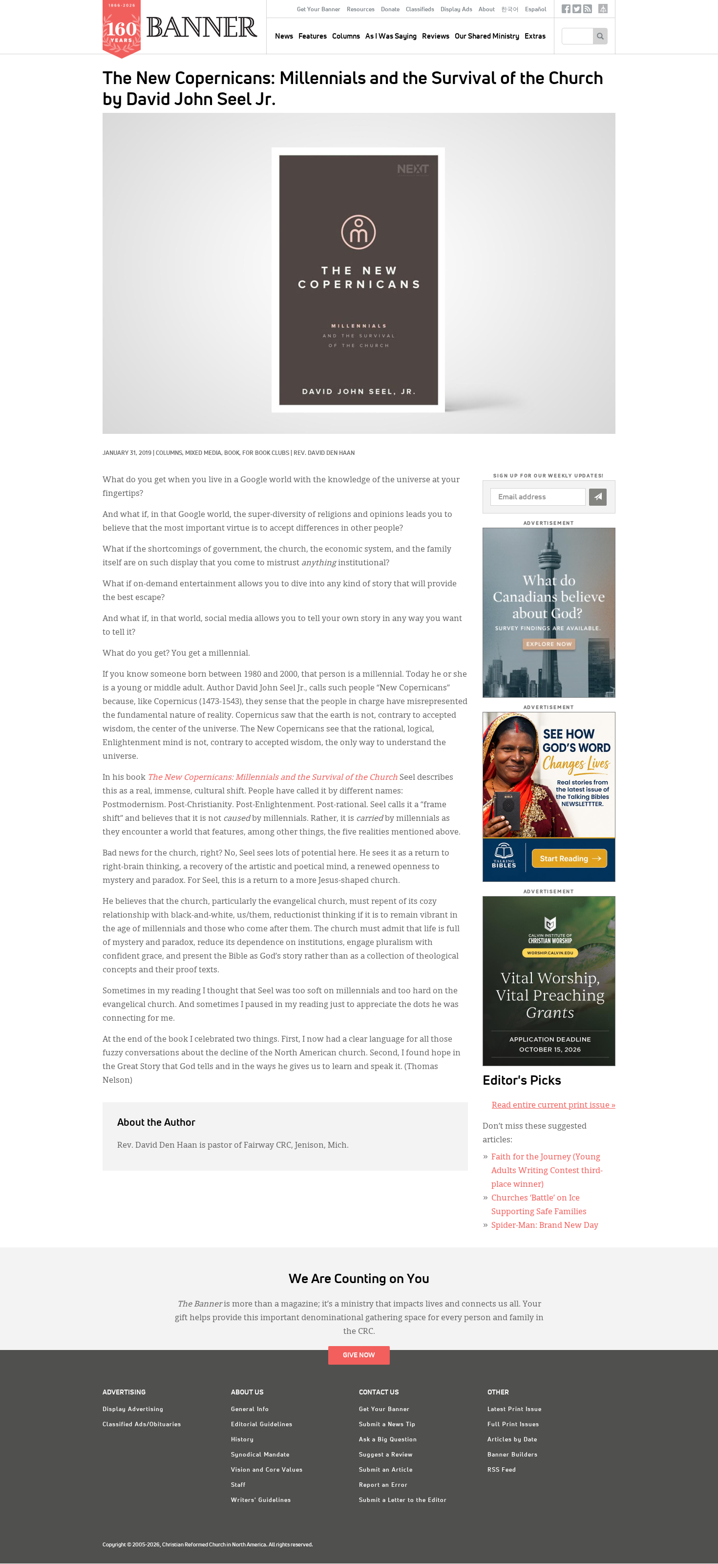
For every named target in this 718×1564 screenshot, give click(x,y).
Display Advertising (133, 1410)
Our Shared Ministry (487, 36)
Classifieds (420, 10)
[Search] (600, 36)
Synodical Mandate (260, 1455)
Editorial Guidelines (262, 1425)
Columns (346, 36)
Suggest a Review (386, 1455)
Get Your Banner (318, 10)
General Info (250, 1410)
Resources (361, 10)
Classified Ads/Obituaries (142, 1425)
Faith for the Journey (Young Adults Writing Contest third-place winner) (547, 1171)
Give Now (359, 1355)
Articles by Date (512, 1440)
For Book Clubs (265, 453)
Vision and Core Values (267, 1470)
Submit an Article (386, 1470)
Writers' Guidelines (261, 1500)
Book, (233, 453)
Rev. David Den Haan (324, 453)
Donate (390, 10)
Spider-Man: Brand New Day (544, 1226)
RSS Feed (501, 1470)
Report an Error (383, 1485)
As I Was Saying (391, 36)
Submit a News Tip (387, 1425)
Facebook (566, 11)
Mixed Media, (204, 453)
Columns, (170, 453)
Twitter (576, 11)
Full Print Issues (513, 1425)
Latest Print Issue (514, 1410)
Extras (535, 36)
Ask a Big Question (388, 1440)
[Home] (224, 26)
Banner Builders (512, 1455)
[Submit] (598, 497)
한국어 (510, 10)
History (242, 1440)
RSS (587, 11)
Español (536, 10)
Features (312, 36)
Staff (238, 1485)
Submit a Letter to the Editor (403, 1500)
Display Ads (456, 10)
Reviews (435, 36)
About (487, 10)
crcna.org (603, 8)
